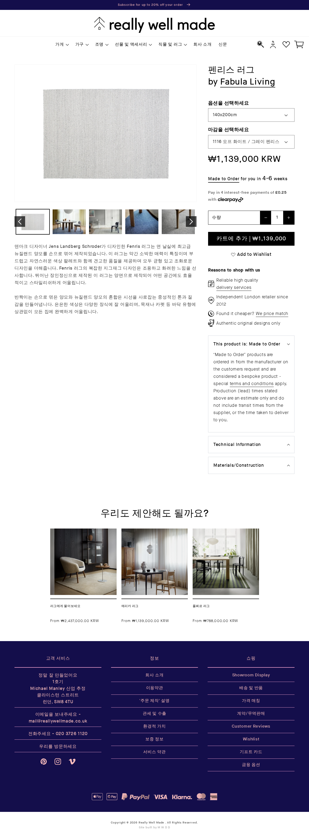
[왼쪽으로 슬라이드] (19, 221)
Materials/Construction (238, 465)
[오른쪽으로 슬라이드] (191, 221)
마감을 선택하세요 (228, 129)
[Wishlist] (286, 44)
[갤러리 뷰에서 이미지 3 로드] (105, 221)
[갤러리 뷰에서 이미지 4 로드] (142, 221)
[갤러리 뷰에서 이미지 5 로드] (178, 221)
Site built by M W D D (154, 827)
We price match (272, 313)
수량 (216, 217)
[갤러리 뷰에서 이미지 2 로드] (69, 221)
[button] (62, 45)
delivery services (233, 287)
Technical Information (237, 444)
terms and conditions (252, 383)
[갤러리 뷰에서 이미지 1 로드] (32, 221)
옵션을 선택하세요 (228, 103)
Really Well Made (151, 822)
